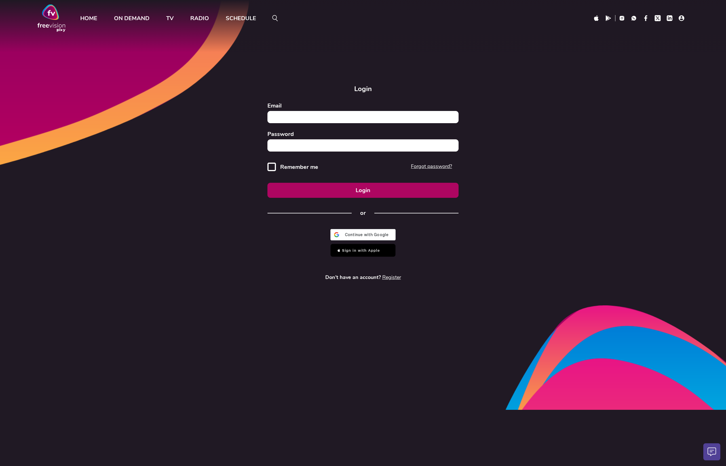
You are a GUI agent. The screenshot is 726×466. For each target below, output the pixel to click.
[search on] (275, 18)
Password (280, 134)
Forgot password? (431, 166)
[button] (363, 250)
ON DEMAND (131, 18)
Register (391, 277)
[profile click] (681, 18)
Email (274, 106)
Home (88, 18)
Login (363, 190)
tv (170, 18)
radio (199, 18)
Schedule (241, 18)
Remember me (299, 167)
